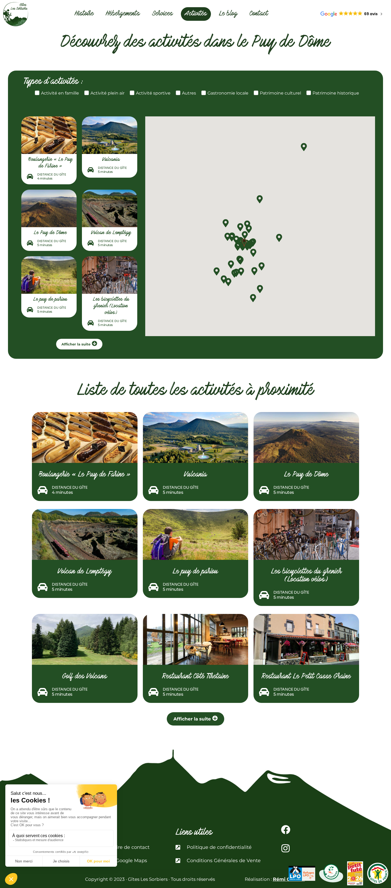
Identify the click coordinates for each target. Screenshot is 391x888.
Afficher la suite (75, 344)
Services (162, 14)
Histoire (84, 14)
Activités (196, 14)
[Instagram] (285, 848)
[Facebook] (285, 829)
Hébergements (123, 14)
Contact (258, 14)
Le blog (228, 14)
